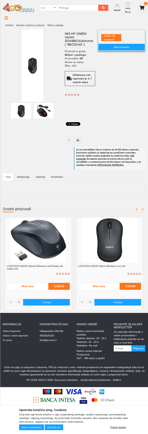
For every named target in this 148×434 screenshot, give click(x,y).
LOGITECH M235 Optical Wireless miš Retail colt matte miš (35, 267)
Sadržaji (40, 176)
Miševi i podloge (55, 25)
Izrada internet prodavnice (95, 379)
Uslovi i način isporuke (15, 335)
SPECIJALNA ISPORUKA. (110, 165)
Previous (136, 209)
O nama (7, 340)
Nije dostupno (121, 47)
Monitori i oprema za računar (30, 25)
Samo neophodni (31, 427)
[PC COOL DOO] (18, 7)
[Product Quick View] (19, 302)
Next (142, 209)
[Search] (103, 8)
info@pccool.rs (48, 340)
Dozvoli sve (53, 427)
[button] (6, 18)
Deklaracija (23, 176)
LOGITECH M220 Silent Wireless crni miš (101, 266)
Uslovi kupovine (12, 331)
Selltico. (117, 379)
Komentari (57, 176)
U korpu (46, 302)
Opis (8, 176)
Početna (9, 25)
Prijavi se (138, 348)
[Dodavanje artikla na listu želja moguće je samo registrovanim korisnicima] (69, 140)
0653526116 (47, 335)
